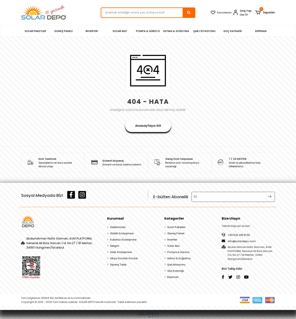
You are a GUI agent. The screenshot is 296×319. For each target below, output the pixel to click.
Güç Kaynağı (175, 271)
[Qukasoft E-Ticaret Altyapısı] (148, 314)
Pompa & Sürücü (178, 252)
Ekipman (173, 277)
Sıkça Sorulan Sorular (124, 258)
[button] (265, 13)
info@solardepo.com (242, 241)
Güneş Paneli (175, 233)
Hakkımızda (117, 227)
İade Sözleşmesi (121, 252)
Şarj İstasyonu (176, 264)
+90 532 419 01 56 (238, 235)
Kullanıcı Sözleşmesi (123, 240)
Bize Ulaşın (231, 218)
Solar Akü (173, 246)
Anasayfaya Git (148, 125)
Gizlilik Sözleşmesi (122, 233)
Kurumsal (115, 218)
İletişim (114, 246)
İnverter (172, 240)
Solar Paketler (176, 227)
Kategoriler (174, 218)
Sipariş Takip (118, 264)
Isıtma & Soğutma (178, 258)
